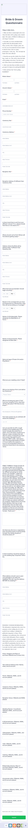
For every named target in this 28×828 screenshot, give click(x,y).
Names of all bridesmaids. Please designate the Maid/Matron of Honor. (12, 318)
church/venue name (6, 127)
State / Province (5, 159)
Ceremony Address (8, 132)
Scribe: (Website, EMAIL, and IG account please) (11, 801)
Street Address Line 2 (7, 145)
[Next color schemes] (25, 825)
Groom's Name (7, 88)
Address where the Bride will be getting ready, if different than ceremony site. (11, 247)
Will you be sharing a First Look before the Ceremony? (13, 390)
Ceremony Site (7, 120)
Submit (14, 817)
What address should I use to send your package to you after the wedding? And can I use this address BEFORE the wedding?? (13, 578)
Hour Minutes (5, 296)
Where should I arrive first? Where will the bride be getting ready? (13, 235)
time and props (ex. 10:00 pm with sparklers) (12, 411)
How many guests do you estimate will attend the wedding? (13, 417)
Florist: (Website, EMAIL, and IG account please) (11, 676)
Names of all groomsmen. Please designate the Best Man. (12, 339)
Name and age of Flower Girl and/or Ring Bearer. (12, 360)
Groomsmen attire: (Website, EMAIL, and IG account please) (13, 779)
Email (4, 99)
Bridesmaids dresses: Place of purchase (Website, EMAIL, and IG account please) (12, 767)
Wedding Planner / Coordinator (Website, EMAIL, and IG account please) (12, 710)
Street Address (5, 138)
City (3, 152)
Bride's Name (6, 76)
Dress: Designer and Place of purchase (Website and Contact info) (13, 654)
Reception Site (7, 171)
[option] (6, 825)
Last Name (16, 82)
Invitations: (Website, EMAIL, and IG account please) (13, 790)
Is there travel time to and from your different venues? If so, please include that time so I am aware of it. (13, 224)
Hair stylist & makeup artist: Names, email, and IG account (13, 665)
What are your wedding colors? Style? (13, 380)
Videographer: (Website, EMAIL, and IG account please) (13, 733)
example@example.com (7, 105)
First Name (4, 82)
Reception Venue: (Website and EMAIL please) (13, 698)
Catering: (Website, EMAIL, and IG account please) (12, 755)
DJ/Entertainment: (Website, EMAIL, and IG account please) (13, 722)
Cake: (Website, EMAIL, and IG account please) (11, 744)
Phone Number (7, 111)
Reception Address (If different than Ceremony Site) (13, 181)
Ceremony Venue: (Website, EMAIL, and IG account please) (12, 687)
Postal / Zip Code (6, 166)
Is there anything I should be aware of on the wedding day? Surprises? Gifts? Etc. (13, 555)
